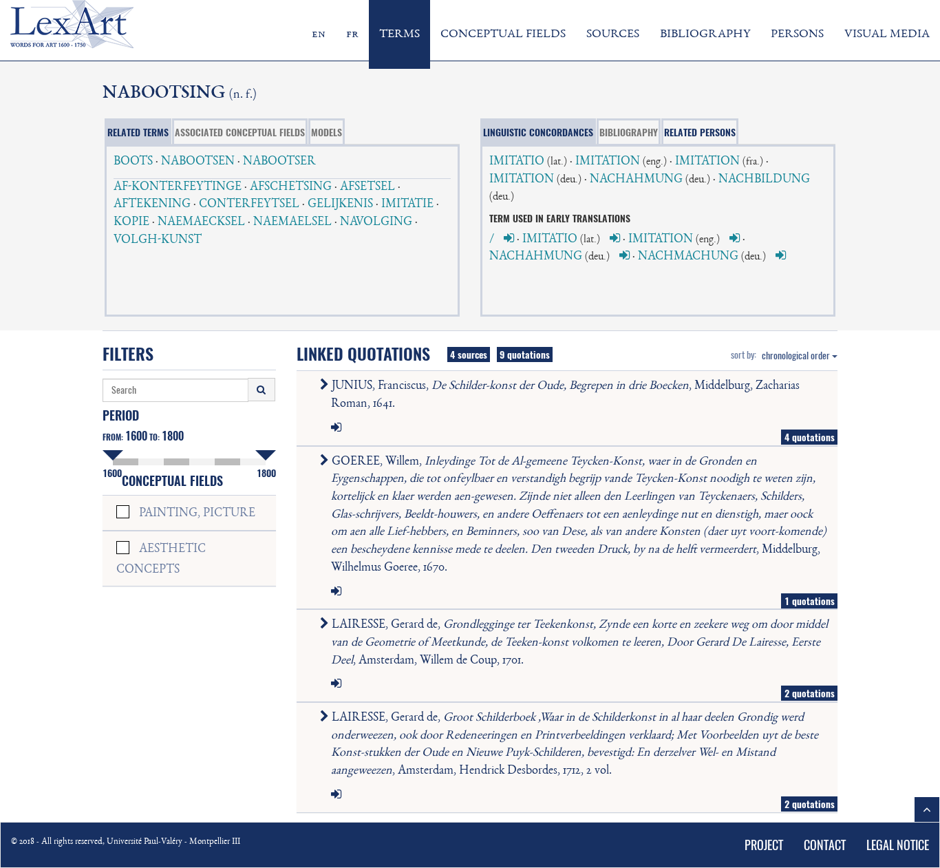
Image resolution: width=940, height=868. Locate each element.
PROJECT (764, 845)
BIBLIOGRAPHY (705, 34)
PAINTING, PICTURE (197, 513)
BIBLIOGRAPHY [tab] (628, 132)
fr (352, 34)
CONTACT (825, 845)
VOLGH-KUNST (158, 240)
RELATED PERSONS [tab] (700, 132)
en (318, 34)
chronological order (797, 355)
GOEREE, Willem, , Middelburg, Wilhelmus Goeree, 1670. (577, 515)
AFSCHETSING (291, 187)
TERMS (399, 34)
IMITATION (607, 162)
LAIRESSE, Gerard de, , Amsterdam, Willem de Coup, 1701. (578, 642)
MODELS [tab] (326, 132)
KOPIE (131, 222)
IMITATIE (407, 204)
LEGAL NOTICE (897, 845)
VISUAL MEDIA (887, 34)
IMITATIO (516, 162)
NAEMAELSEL (292, 222)
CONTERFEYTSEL (249, 204)
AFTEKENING (152, 204)
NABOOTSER (279, 162)
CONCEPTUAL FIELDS (503, 34)
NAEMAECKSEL (201, 222)
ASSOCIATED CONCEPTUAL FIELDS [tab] (240, 132)
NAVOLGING (376, 222)
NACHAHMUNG (636, 179)
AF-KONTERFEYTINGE (178, 187)
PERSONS (797, 34)
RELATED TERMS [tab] (138, 132)
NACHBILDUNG (764, 179)
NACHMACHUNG (688, 257)
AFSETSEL (367, 187)
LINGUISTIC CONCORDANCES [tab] (538, 132)
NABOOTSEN (198, 162)
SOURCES (612, 34)
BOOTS (133, 162)
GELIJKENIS (340, 204)
